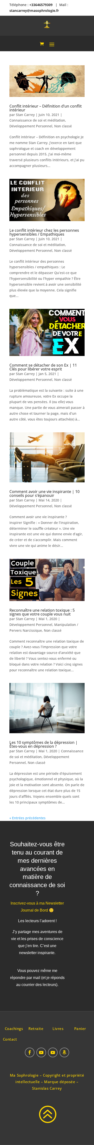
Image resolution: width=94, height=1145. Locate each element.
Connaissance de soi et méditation (37, 120)
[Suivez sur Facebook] (29, 1052)
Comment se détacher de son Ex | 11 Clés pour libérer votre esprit (43, 367)
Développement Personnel (30, 126)
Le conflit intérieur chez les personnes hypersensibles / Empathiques (44, 232)
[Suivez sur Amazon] (64, 1052)
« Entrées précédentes (27, 818)
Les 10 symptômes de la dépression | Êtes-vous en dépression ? (43, 744)
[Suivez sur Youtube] (41, 1052)
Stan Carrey (25, 114)
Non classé (63, 126)
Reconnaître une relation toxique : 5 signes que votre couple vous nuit (42, 612)
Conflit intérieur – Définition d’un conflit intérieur (45, 108)
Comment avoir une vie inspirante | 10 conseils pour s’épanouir (44, 493)
